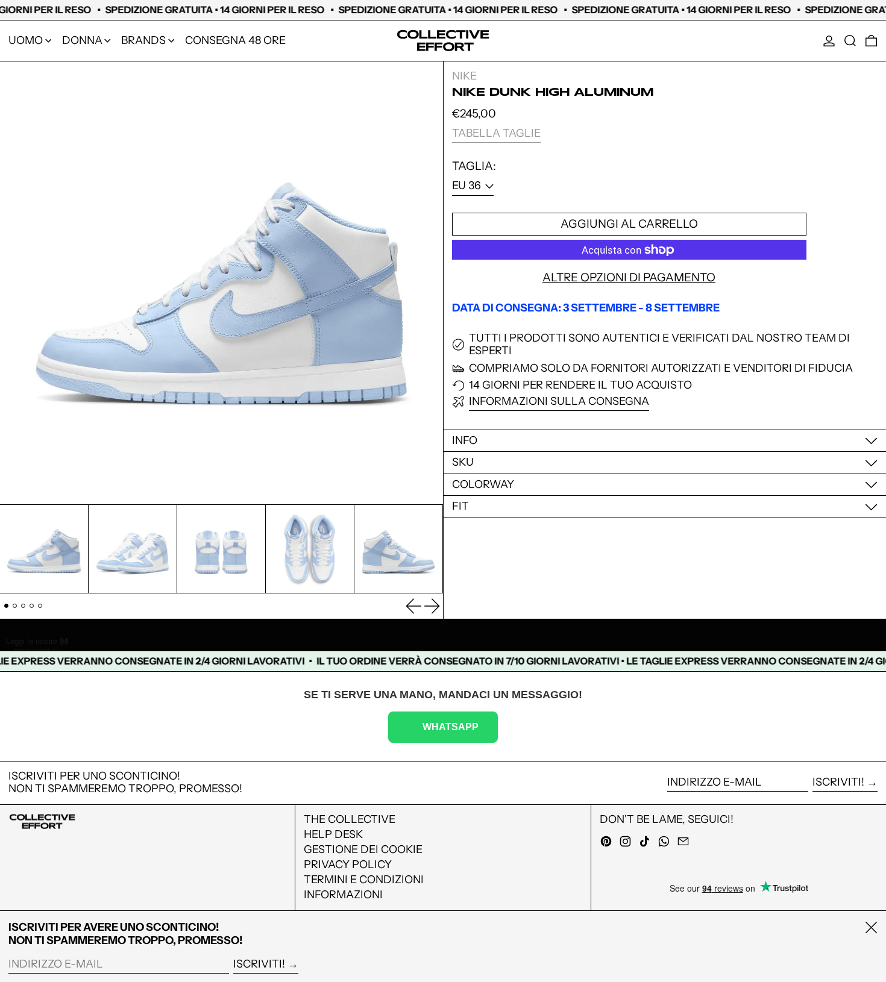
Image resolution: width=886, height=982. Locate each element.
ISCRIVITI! (838, 782)
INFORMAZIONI (343, 894)
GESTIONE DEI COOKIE (363, 849)
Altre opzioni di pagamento (628, 277)
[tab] (6, 606)
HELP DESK (333, 834)
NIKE (464, 76)
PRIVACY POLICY (348, 864)
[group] (44, 549)
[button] (850, 40)
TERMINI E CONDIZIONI (364, 879)
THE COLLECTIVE (349, 819)
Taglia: (474, 166)
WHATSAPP (451, 726)
